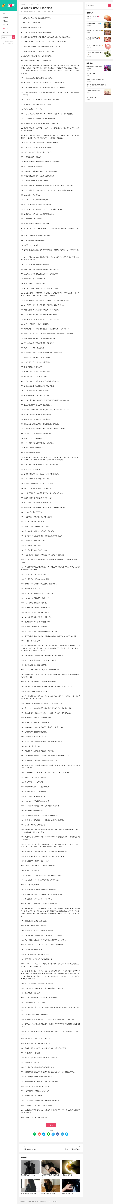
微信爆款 (5, 17)
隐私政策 (5, 43)
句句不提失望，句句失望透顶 (29, 1194)
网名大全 (5, 21)
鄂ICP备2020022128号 (45, 1201)
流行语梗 (5, 25)
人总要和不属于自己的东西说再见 (50, 1176)
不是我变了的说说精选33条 (28, 1149)
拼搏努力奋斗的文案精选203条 (71, 1149)
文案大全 (5, 13)
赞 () (50, 1125)
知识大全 (5, 32)
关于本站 (5, 41)
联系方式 (11, 43)
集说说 (8, 5)
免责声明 (11, 41)
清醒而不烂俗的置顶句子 (48, 1194)
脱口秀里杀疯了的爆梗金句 (28, 1175)
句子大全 (5, 28)
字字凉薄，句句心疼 (67, 1194)
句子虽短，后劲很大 (67, 1175)
